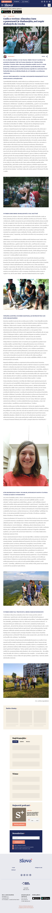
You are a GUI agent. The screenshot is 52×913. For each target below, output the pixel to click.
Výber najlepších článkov (20, 845)
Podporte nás (38, 867)
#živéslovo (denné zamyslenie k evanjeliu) (24, 847)
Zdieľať (43, 56)
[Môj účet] (44, 5)
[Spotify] (49, 1)
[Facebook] (42, 1)
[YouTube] (47, 1)
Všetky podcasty (19, 824)
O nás (13, 867)
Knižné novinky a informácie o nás (22, 848)
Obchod (13, 870)
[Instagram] (44, 1)
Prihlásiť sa (18, 842)
